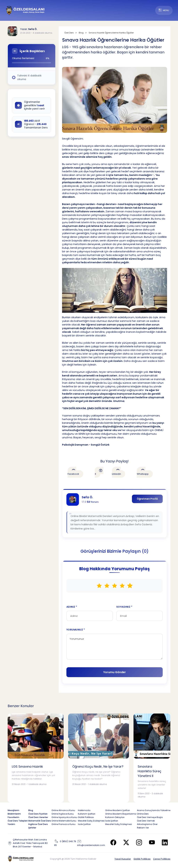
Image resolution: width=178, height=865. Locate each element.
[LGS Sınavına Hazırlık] (36, 736)
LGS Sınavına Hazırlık (27, 766)
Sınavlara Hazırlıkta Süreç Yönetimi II (149, 771)
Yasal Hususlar (123, 858)
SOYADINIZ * (124, 606)
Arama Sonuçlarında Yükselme (153, 810)
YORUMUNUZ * (75, 629)
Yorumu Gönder (114, 672)
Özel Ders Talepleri (18, 820)
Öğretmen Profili (147, 499)
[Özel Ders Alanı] (25, 10)
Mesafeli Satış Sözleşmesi (91, 820)
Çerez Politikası (161, 858)
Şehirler (32, 827)
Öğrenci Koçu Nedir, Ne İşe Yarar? (97, 766)
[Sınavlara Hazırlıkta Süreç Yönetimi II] (152, 736)
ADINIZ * (71, 606)
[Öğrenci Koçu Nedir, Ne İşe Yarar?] (98, 736)
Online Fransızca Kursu (63, 824)
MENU (166, 10)
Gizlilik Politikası (142, 858)
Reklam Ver (143, 827)
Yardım (11, 824)
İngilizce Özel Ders (38, 824)
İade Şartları (84, 824)
